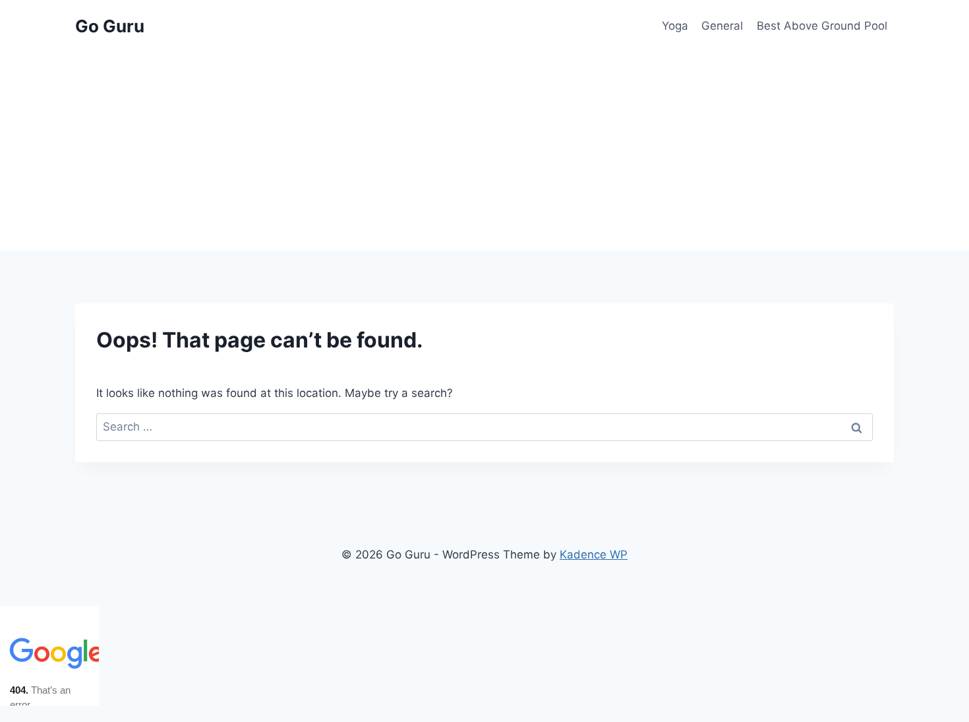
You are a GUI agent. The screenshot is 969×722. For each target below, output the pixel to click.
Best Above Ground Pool (822, 25)
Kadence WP (594, 554)
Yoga (675, 25)
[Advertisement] (484, 151)
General (722, 25)
